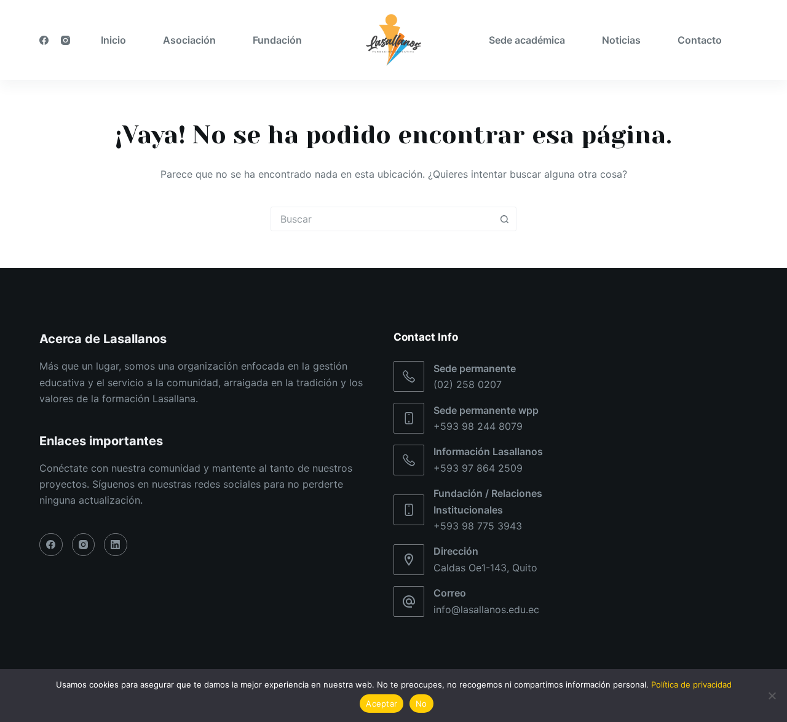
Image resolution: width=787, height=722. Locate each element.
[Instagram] (65, 40)
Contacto (700, 40)
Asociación (189, 40)
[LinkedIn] (115, 545)
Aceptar (381, 703)
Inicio (113, 40)
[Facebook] (44, 40)
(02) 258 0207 (467, 384)
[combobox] (381, 219)
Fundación (277, 40)
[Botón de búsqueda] (504, 219)
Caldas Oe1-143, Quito (485, 567)
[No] (771, 695)
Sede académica (527, 40)
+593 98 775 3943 (477, 526)
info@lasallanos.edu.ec (486, 609)
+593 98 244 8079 (478, 426)
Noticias (621, 40)
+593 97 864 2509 (478, 468)
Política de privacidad (691, 684)
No (421, 703)
